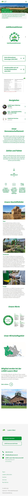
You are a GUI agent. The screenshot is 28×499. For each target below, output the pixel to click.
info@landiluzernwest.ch (11, 455)
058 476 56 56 (9, 452)
